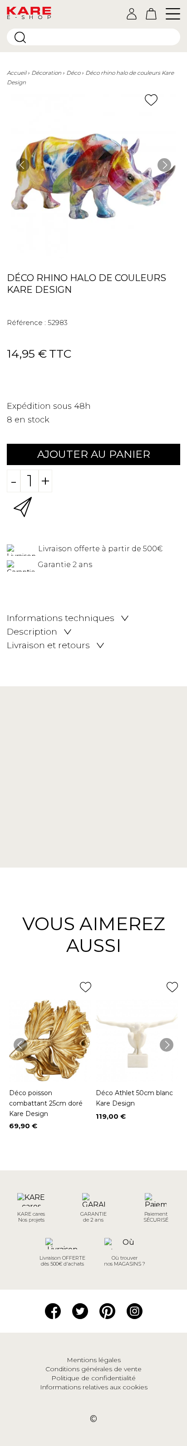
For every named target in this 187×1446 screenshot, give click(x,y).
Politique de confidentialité (93, 1378)
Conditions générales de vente (93, 1369)
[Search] (20, 37)
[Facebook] (53, 1310)
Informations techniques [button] (60, 618)
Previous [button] (23, 165)
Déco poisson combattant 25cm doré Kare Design (46, 1103)
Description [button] (32, 632)
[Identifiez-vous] (132, 13)
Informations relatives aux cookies (94, 1387)
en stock (32, 420)
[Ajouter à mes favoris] (151, 100)
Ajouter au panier (93, 454)
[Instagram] (135, 1310)
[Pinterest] (107, 1310)
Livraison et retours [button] (48, 645)
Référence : (26, 322)
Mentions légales (94, 1360)
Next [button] (164, 165)
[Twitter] (80, 1310)
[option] (93, 176)
